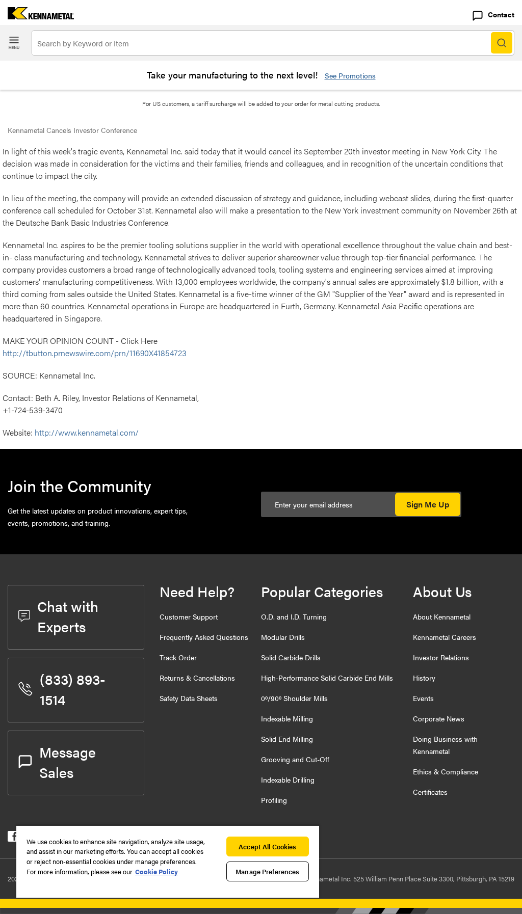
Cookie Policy (156, 871)
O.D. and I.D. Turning (294, 616)
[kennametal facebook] (13, 838)
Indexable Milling (287, 718)
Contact (501, 14)
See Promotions (350, 75)
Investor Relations (441, 657)
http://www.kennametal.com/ (87, 432)
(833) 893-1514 (73, 688)
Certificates (430, 792)
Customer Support (189, 616)
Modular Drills (283, 637)
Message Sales (67, 761)
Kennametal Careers (444, 637)
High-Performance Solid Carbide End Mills (327, 678)
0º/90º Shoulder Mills (294, 698)
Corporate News (438, 718)
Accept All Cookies (267, 846)
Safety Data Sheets (189, 698)
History (424, 678)
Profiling (274, 800)
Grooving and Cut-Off (295, 759)
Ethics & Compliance (445, 771)
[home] (37, 16)
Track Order (178, 657)
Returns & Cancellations (197, 678)
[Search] (501, 42)
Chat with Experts (67, 616)
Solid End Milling (287, 739)
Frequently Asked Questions (204, 637)
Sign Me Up (427, 504)
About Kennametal (442, 616)
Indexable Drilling (288, 779)
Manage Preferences (267, 871)
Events (423, 698)
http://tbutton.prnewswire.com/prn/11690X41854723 (95, 353)
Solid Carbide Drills (291, 657)
